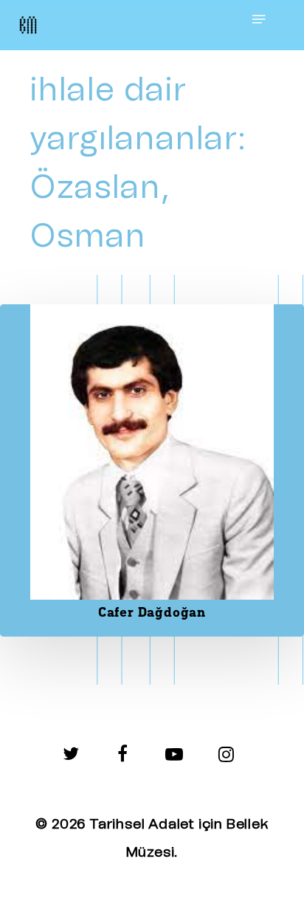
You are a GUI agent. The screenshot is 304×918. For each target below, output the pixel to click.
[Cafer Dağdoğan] (152, 470)
